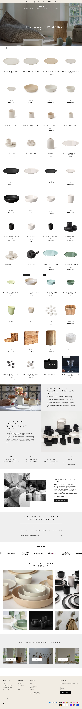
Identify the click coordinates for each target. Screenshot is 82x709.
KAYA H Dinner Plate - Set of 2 (11, 181)
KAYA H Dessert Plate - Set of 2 (31, 182)
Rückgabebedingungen (7, 689)
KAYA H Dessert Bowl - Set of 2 (51, 210)
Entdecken (11, 659)
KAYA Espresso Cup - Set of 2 (70, 125)
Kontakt (19, 683)
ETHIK (51, 8)
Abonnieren (65, 692)
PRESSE (57, 8)
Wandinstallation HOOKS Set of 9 (51, 321)
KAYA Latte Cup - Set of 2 (11, 125)
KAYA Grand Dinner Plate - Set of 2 (11, 72)
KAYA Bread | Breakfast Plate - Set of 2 (70, 72)
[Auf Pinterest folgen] (10, 698)
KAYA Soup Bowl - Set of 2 (51, 99)
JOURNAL (37, 8)
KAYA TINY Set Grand (11, 153)
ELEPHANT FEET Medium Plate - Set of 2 (71, 265)
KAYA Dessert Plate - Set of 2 (51, 71)
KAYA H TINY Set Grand (71, 236)
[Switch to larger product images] (2, 48)
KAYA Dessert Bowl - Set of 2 (70, 99)
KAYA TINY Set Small (31, 153)
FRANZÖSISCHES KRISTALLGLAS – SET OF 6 (70, 375)
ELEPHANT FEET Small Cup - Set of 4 (31, 321)
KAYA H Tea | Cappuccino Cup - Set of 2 (31, 237)
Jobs (19, 687)
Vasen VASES (51, 153)
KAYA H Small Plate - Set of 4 (71, 181)
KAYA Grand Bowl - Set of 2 (31, 99)
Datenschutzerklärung (7, 685)
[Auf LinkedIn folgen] (13, 698)
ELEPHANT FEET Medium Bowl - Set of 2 (51, 293)
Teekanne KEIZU (31, 264)
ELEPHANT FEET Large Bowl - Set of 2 (31, 293)
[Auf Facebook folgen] (3, 698)
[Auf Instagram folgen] (7, 698)
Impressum (5, 691)
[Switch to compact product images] (6, 48)
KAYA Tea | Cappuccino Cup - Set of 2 (51, 126)
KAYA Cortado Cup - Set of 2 (31, 125)
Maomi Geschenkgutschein (50, 374)
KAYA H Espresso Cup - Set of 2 (51, 236)
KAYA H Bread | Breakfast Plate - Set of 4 (51, 182)
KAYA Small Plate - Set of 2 (11, 99)
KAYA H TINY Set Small (11, 264)
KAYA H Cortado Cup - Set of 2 (11, 236)
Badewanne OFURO (71, 320)
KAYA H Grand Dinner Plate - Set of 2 (70, 154)
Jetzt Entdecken (61, 500)
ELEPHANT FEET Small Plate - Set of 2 (11, 293)
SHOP (31, 8)
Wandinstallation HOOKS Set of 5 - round (31, 375)
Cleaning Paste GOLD (70, 347)
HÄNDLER (45, 8)
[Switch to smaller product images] (4, 48)
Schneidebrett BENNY (31, 347)
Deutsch (66, 5)
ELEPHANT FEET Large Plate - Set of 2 (51, 265)
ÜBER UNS (25, 8)
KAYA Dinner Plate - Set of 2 (31, 71)
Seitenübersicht (21, 689)
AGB (4, 683)
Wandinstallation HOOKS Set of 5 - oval (11, 375)
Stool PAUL (51, 347)
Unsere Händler (21, 685)
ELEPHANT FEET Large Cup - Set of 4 (11, 321)
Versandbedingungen (7, 687)
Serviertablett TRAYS (11, 347)
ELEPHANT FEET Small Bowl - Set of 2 (70, 293)
